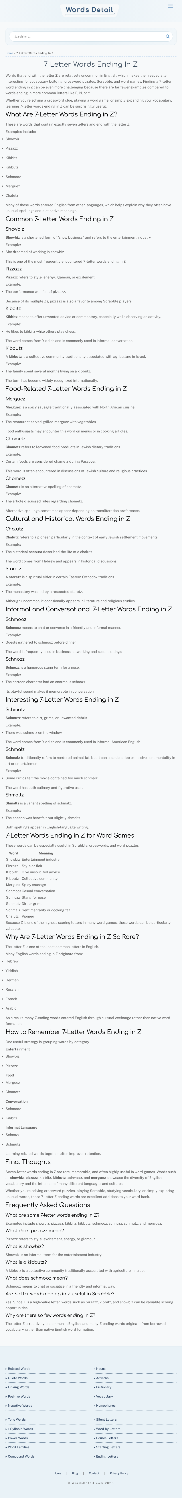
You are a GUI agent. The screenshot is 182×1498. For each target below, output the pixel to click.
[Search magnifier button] (168, 36)
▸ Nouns (99, 1368)
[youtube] (95, 1353)
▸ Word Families (17, 1447)
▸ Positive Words (18, 1396)
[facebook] (85, 1353)
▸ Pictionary (102, 1387)
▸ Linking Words (17, 1387)
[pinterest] (106, 1353)
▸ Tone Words (16, 1419)
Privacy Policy (119, 1473)
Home (9, 53)
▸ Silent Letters (105, 1419)
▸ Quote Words (17, 1378)
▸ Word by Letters (107, 1429)
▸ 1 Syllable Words (19, 1429)
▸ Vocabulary (103, 1396)
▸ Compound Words (20, 1456)
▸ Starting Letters (107, 1447)
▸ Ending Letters (106, 1456)
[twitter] (74, 1353)
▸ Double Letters (106, 1438)
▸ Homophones (104, 1405)
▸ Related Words (18, 1368)
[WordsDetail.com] (89, 16)
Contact (94, 1473)
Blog (75, 1473)
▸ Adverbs (101, 1378)
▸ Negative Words (19, 1405)
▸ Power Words (17, 1438)
